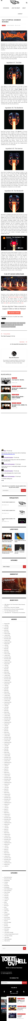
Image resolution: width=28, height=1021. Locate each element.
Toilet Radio (6, 937)
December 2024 (7, 657)
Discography (6, 887)
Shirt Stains (6, 929)
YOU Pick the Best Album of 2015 (8, 502)
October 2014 (7, 861)
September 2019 (7, 762)
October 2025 (7, 640)
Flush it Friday (7, 892)
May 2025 (6, 648)
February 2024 (7, 673)
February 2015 (7, 854)
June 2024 (6, 667)
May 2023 (6, 688)
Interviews (6, 895)
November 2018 (7, 779)
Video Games (7, 940)
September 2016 (7, 822)
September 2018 (7, 782)
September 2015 (7, 842)
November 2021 (7, 719)
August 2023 (7, 683)
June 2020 (6, 747)
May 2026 (6, 628)
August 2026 (7, 623)
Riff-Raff (6, 925)
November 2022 (7, 698)
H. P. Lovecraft (11, 324)
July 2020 (6, 745)
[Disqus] (14, 431)
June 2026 (6, 627)
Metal (13, 394)
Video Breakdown (8, 939)
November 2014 (7, 859)
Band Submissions (8, 877)
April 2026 (6, 630)
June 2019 (6, 767)
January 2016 (7, 836)
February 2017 (7, 814)
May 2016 (6, 829)
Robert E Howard (18, 324)
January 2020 (7, 755)
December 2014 (7, 857)
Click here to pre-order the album (16, 297)
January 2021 (7, 735)
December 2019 (7, 757)
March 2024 (6, 672)
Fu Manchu (4, 324)
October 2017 (7, 800)
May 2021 (6, 729)
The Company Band (5, 326)
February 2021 (7, 734)
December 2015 (7, 837)
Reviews (3, 25)
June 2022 (6, 707)
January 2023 (7, 695)
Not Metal (19, 1006)
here (18, 301)
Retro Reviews (7, 919)
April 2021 (6, 730)
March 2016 (6, 832)
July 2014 (6, 866)
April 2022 (6, 710)
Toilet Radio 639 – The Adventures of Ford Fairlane (14, 612)
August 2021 (7, 723)
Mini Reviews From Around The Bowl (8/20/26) (14, 609)
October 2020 (7, 740)
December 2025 (7, 637)
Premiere (6, 915)
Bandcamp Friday (7, 878)
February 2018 (7, 794)
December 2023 (7, 677)
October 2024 (7, 660)
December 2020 (7, 737)
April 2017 (6, 811)
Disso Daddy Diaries (8, 888)
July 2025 (6, 645)
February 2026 (7, 633)
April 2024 (6, 670)
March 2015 (6, 852)
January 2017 (7, 816)
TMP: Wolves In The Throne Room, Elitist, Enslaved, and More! (7, 541)
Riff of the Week (7, 922)
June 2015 (6, 847)
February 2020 (7, 754)
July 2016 (6, 826)
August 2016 (7, 824)
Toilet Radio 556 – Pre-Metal (18, 379)
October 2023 (7, 680)
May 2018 (6, 789)
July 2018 (6, 785)
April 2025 (6, 650)
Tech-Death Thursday (8, 932)
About (24, 8)
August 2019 (7, 764)
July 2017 (6, 805)
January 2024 (7, 675)
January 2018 (7, 795)
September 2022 (7, 702)
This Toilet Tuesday (8, 935)
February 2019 (7, 774)
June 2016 (6, 827)
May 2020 (6, 749)
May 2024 (6, 668)
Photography (7, 914)
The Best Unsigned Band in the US (11, 934)
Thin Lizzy (13, 326)
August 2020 (7, 744)
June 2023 (6, 687)
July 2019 (6, 765)
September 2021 (7, 722)
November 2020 (7, 739)
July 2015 (6, 846)
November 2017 (7, 799)
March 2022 (6, 712)
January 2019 (7, 775)
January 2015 (7, 856)
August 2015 (7, 844)
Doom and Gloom (7, 890)
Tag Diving (6, 930)
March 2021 (6, 732)
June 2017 (6, 807)
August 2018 (7, 784)
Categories (6, 8)
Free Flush (6, 893)
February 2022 (7, 713)
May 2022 (6, 708)
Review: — (18, 397)
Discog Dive (6, 885)
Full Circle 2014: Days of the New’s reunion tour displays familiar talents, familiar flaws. (13, 590)
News (5, 586)
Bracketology (7, 880)
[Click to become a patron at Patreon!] (14, 312)
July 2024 (6, 665)
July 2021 (6, 725)
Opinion (24, 1006)
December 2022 (7, 697)
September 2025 (7, 642)
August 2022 (7, 703)
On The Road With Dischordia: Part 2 (18, 344)
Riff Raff (6, 924)
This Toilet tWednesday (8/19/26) (11, 610)
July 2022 (6, 705)
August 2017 (7, 804)
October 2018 (7, 780)
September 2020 (7, 742)
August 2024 (7, 663)
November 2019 (7, 759)
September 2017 (7, 802)
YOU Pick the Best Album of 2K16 (8, 510)
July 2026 (6, 625)
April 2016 (6, 831)
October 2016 (7, 821)
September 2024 (7, 662)
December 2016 (7, 817)
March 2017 (6, 812)
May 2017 (6, 809)
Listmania (6, 897)
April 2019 (6, 770)
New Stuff (14, 386)
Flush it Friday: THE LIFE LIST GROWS (11, 607)
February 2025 (7, 653)
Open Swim (19, 386)
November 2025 (7, 638)
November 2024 (7, 658)
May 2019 (6, 769)
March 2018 (6, 792)
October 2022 (7, 700)
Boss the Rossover (11, 25)
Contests (6, 882)
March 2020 (6, 752)
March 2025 (6, 652)
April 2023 (6, 690)
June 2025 (6, 647)
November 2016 (7, 819)
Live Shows (6, 898)
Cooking (6, 883)
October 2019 (7, 760)
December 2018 (7, 777)
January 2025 (7, 655)
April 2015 (6, 851)
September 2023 (7, 682)
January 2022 (7, 715)
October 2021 (7, 720)
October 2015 (7, 841)
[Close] (8, 995)
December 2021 (7, 717)
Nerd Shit (6, 904)
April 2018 (6, 790)
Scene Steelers (7, 927)
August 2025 (7, 643)
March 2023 (6, 692)
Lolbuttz (6, 900)
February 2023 (7, 693)
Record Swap (7, 917)
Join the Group (16, 8)
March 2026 (6, 631)
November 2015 (7, 839)
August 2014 (7, 864)
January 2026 (7, 635)
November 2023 (7, 678)
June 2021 (6, 727)
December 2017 (7, 797)
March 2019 (6, 772)
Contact (20, 13)
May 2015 (6, 849)
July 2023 (6, 685)
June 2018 (6, 787)
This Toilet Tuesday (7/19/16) (8, 336)
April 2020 (6, 750)
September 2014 (7, 862)
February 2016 (7, 834)
